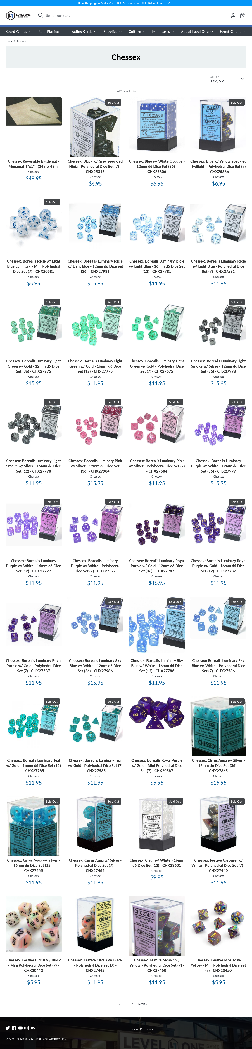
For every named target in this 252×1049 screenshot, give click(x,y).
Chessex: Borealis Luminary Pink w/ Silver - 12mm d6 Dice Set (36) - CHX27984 (95, 466)
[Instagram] (26, 1028)
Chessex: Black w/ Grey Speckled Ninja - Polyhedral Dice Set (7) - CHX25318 (95, 166)
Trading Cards (81, 31)
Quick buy (34, 119)
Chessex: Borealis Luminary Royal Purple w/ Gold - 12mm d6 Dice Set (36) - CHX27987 (157, 565)
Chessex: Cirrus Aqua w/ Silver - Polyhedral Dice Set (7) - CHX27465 (95, 865)
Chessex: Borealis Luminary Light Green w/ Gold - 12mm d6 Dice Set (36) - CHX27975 (33, 366)
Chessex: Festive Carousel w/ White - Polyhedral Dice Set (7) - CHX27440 (218, 865)
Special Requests (141, 1029)
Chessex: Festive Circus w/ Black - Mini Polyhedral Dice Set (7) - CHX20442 (33, 965)
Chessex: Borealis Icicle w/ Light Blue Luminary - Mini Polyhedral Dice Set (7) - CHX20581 (33, 266)
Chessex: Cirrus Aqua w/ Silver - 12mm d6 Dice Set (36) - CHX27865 (218, 765)
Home (9, 41)
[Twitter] (8, 1028)
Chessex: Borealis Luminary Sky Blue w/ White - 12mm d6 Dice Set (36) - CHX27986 (95, 665)
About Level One (195, 31)
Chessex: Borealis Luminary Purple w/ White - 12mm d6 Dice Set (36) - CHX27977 (218, 466)
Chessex (21, 41)
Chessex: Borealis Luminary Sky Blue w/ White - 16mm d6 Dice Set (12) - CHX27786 (157, 665)
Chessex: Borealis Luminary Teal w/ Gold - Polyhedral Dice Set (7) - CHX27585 (95, 765)
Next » (142, 1004)
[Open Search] (40, 15)
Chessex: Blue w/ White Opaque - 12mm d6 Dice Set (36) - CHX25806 (157, 166)
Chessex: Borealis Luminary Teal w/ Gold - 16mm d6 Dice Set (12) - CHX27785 (33, 765)
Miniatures (161, 31)
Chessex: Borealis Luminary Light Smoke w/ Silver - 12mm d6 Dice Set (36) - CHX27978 (218, 366)
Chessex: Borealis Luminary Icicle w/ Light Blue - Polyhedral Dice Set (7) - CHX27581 (218, 266)
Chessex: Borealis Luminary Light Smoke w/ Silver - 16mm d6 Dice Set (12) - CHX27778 (33, 466)
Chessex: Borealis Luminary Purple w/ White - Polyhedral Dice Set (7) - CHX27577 (95, 565)
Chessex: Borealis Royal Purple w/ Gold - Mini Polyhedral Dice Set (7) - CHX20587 (156, 765)
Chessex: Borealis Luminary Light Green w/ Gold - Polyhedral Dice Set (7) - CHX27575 (157, 366)
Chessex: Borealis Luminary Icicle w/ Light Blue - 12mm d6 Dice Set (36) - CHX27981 (95, 266)
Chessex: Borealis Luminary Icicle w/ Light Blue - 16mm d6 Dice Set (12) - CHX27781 (157, 266)
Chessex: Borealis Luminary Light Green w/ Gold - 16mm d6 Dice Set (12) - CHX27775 (95, 366)
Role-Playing (49, 31)
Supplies (111, 31)
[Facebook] (14, 1028)
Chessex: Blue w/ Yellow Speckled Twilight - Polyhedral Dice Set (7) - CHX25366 (218, 166)
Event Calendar (232, 31)
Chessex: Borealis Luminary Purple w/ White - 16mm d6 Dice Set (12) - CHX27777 (33, 565)
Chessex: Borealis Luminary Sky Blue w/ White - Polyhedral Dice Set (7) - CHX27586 (218, 665)
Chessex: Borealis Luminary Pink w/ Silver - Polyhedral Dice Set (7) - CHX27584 (157, 466)
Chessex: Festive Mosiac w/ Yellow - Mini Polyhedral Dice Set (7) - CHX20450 (218, 965)
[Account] (233, 15)
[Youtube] (20, 1028)
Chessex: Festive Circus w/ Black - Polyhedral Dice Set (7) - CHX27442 (95, 965)
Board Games (17, 31)
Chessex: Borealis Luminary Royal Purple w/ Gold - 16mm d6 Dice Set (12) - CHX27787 (218, 565)
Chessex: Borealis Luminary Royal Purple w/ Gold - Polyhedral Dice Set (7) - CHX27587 (33, 665)
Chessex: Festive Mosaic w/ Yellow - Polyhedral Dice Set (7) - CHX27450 (157, 965)
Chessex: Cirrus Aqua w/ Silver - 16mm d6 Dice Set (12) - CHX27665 (33, 865)
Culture (135, 31)
